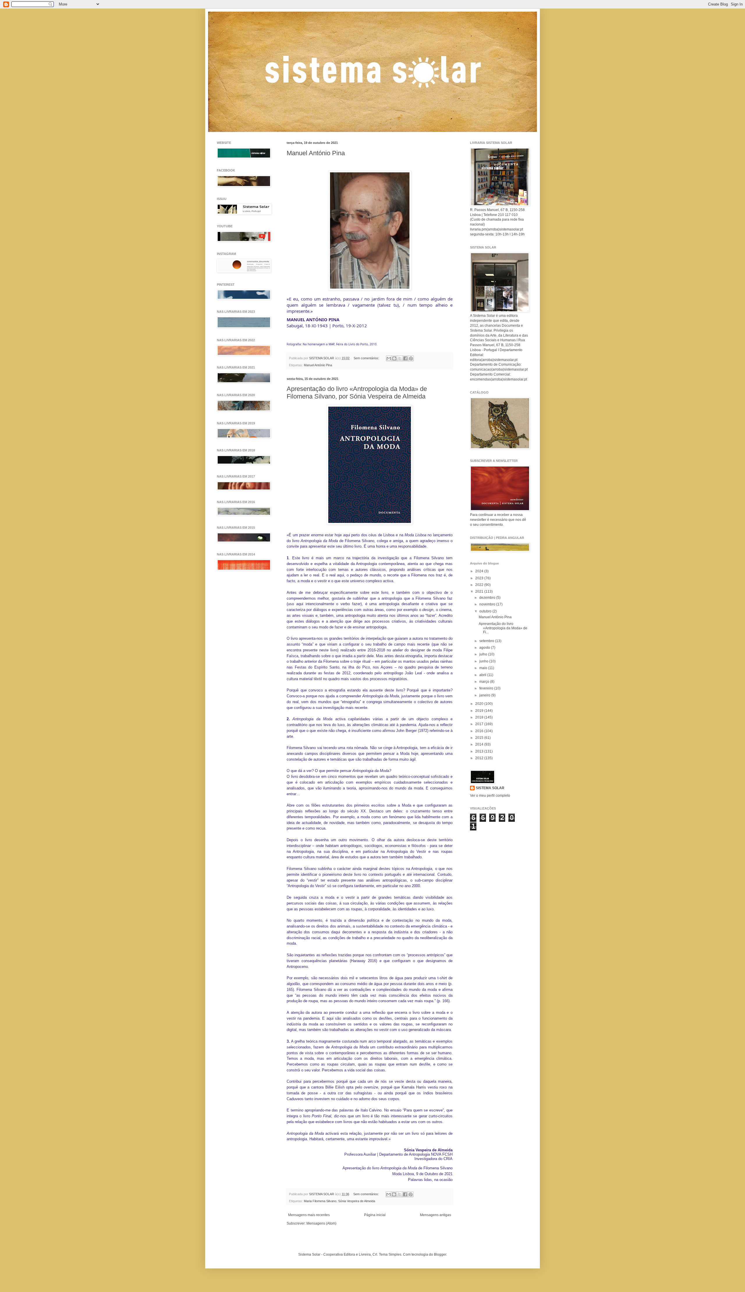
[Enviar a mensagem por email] (389, 358)
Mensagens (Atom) (321, 1223)
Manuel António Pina (316, 153)
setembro (487, 641)
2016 (479, 731)
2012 (479, 758)
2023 (479, 578)
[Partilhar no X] (400, 358)
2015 (479, 738)
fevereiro (486, 688)
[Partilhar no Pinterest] (411, 358)
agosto (485, 648)
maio (483, 668)
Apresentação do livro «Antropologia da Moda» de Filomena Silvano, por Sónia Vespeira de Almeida (357, 392)
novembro (487, 604)
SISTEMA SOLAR (490, 788)
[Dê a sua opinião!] (394, 358)
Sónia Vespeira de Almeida (356, 1201)
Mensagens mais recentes (309, 1215)
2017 (479, 724)
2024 (479, 571)
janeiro (485, 695)
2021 (479, 591)
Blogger (440, 1254)
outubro (485, 611)
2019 (479, 711)
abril (483, 675)
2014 (479, 744)
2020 (479, 704)
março (484, 682)
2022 (479, 585)
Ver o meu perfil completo (490, 796)
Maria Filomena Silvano (320, 1201)
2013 (479, 751)
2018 (479, 717)
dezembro (487, 598)
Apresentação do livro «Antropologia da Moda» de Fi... (503, 628)
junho (484, 661)
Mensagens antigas (435, 1215)
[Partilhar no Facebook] (405, 358)
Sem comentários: (367, 358)
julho (483, 654)
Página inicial (375, 1215)
